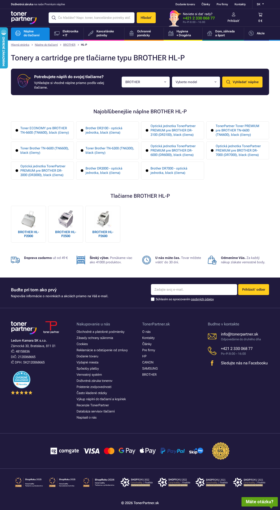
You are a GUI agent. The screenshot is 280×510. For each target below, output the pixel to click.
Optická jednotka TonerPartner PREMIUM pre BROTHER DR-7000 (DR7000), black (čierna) (238, 150)
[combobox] (146, 82)
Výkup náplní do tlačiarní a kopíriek (101, 399)
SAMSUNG (150, 368)
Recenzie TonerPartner (93, 405)
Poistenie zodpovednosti (94, 387)
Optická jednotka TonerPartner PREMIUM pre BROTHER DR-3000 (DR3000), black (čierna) (42, 170)
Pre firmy (222, 4)
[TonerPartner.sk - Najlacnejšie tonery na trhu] (24, 17)
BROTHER (69, 44)
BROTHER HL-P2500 (65, 234)
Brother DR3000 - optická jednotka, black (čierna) (104, 170)
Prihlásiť (234, 21)
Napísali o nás (86, 417)
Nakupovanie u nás (93, 324)
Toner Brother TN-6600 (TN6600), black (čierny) (44, 150)
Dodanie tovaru (185, 4)
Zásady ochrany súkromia (95, 338)
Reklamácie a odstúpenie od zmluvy (102, 350)
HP (144, 356)
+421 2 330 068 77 (199, 18)
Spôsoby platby (88, 368)
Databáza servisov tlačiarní (96, 411)
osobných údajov (202, 299)
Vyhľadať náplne (246, 82)
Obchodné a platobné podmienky (100, 332)
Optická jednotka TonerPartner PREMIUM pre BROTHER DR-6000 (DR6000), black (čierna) (173, 150)
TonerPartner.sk (156, 324)
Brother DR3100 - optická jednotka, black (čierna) (104, 130)
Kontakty (240, 4)
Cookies (82, 344)
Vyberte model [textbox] (186, 82)
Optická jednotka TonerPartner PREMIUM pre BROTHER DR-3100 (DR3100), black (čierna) (173, 130)
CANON (148, 362)
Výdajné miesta (87, 362)
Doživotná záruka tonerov (94, 381)
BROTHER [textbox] (132, 82)
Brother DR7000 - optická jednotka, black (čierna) (168, 170)
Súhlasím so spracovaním (185, 299)
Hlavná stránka (20, 44)
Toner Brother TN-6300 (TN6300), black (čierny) (110, 150)
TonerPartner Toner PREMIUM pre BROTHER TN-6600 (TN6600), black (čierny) (237, 130)
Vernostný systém (89, 375)
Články (205, 4)
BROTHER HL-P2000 (28, 234)
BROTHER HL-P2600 (102, 234)
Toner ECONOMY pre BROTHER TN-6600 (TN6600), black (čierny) (44, 130)
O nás (146, 332)
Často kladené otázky (92, 393)
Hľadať (146, 18)
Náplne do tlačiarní (46, 44)
